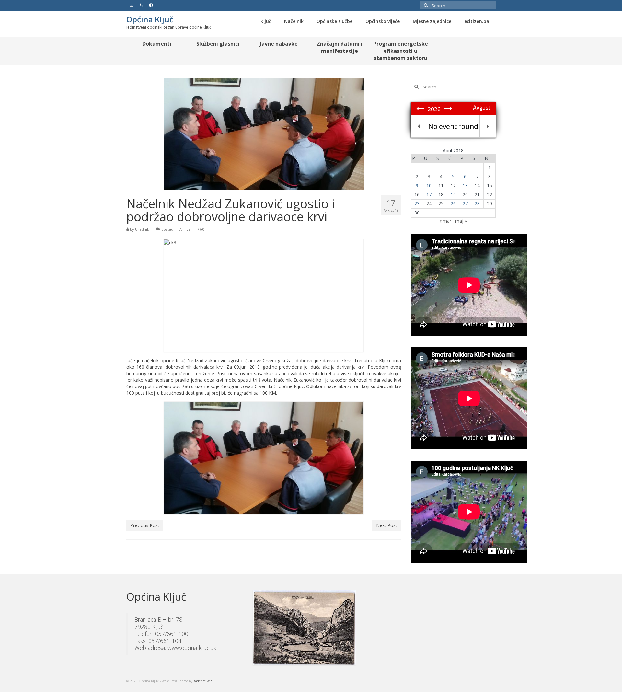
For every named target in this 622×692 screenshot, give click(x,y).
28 (477, 204)
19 (453, 194)
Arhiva (184, 229)
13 (465, 185)
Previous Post (144, 525)
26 (453, 204)
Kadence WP (202, 681)
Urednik (142, 229)
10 (429, 185)
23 (417, 204)
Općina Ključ (149, 19)
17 (429, 194)
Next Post (386, 525)
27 (465, 204)
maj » (461, 221)
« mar (445, 221)
